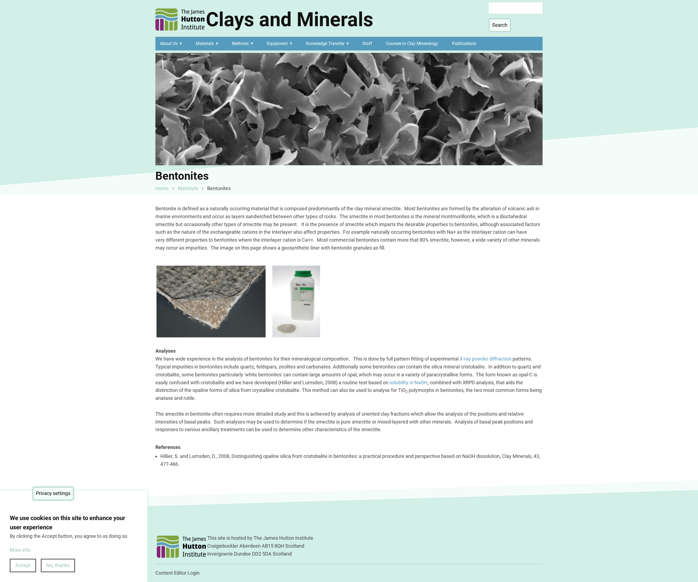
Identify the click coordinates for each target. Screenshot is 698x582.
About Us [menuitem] (166, 45)
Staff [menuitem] (367, 43)
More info (20, 550)
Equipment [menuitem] (275, 45)
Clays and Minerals (289, 19)
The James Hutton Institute (283, 538)
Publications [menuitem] (464, 43)
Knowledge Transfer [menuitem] (322, 45)
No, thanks (58, 565)
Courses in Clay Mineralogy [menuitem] (412, 43)
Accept (23, 565)
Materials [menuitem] (202, 45)
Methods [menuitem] (238, 45)
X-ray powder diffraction (486, 359)
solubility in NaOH (408, 382)
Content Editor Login (177, 573)
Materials (188, 188)
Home (162, 188)
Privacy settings (53, 493)
